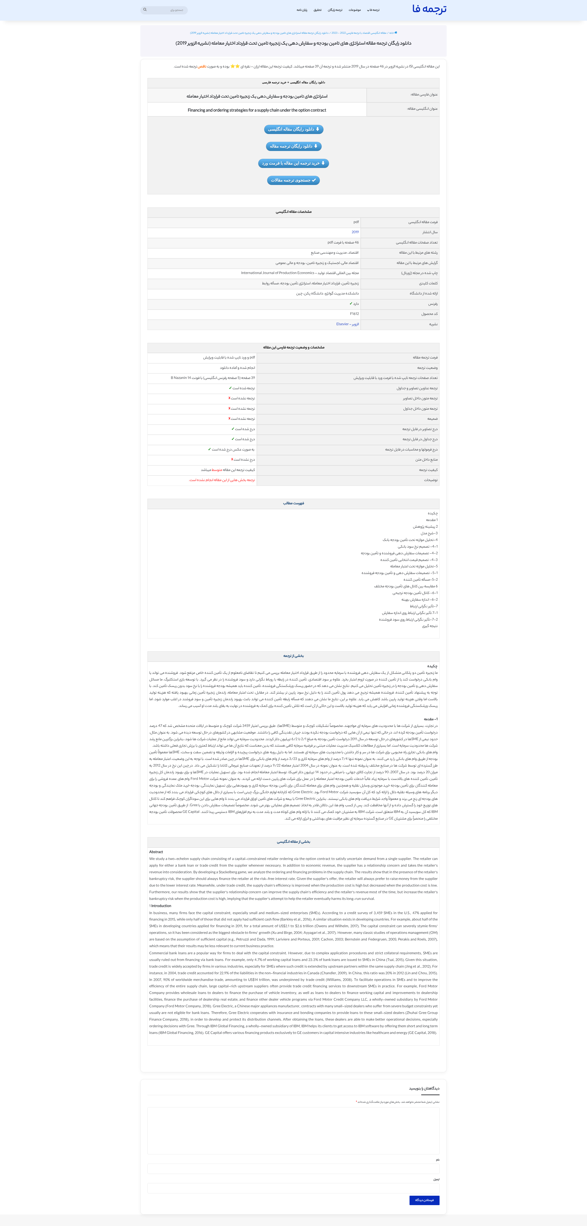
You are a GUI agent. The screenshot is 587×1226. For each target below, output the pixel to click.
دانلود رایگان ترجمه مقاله (291, 146)
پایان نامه (302, 10)
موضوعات (355, 10)
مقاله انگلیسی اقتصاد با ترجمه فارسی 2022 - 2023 (359, 33)
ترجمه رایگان (335, 10)
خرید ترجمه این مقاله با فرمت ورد (291, 163)
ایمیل (436, 1179)
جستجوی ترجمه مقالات (290, 180)
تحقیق (317, 10)
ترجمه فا (374, 10)
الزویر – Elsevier (347, 324)
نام (438, 1160)
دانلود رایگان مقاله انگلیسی (291, 129)
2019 (355, 232)
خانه (391, 33)
